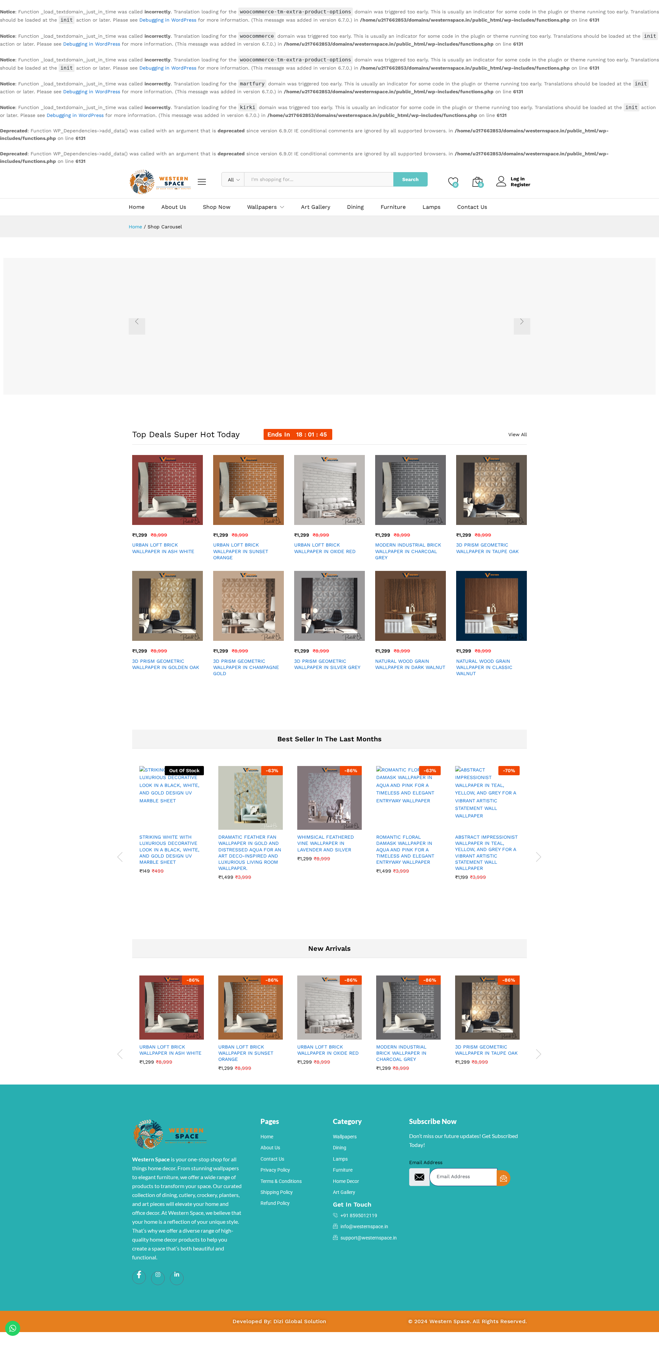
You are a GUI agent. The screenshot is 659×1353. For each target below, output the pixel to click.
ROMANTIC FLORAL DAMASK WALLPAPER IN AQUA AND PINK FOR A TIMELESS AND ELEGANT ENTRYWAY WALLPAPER (405, 849)
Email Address (425, 1162)
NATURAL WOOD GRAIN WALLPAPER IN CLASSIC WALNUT (484, 667)
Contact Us (472, 207)
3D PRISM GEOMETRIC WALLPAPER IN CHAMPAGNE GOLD (246, 667)
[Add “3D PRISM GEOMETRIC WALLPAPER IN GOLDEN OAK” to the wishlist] (174, 633)
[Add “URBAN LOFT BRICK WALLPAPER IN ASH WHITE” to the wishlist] (174, 517)
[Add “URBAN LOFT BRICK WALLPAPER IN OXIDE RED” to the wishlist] (336, 517)
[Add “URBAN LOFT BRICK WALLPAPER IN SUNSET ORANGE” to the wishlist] (255, 517)
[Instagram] (158, 1278)
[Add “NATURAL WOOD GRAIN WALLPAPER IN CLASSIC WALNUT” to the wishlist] (498, 633)
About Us (173, 207)
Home (136, 207)
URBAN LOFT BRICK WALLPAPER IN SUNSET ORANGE (240, 551)
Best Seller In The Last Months (329, 739)
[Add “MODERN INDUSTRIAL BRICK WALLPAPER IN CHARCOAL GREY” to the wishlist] (417, 517)
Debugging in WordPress (167, 20)
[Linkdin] (177, 1278)
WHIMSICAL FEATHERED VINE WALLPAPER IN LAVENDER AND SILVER (325, 843)
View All (517, 434)
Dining (355, 207)
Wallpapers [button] (262, 207)
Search (410, 179)
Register (520, 184)
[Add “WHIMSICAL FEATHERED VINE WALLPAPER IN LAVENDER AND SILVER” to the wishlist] (336, 822)
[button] (142, 517)
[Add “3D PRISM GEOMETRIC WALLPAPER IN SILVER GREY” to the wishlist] (336, 633)
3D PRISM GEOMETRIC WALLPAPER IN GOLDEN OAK (165, 664)
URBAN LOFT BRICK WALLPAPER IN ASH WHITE (163, 548)
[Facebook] (139, 1277)
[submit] (503, 1178)
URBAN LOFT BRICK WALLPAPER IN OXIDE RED (325, 548)
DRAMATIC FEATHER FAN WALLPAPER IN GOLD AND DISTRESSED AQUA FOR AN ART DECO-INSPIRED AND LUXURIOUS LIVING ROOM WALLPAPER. (249, 852)
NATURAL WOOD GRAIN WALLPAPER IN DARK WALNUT (410, 664)
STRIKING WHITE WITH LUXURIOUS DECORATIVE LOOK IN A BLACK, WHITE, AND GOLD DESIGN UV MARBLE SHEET (169, 849)
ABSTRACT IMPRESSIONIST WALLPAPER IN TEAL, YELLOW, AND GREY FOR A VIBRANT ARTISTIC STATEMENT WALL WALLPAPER (486, 852)
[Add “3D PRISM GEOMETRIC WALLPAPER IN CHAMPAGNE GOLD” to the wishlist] (255, 633)
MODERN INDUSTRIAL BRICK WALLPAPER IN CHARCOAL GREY (408, 551)
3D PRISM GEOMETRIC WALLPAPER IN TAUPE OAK (487, 548)
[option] (329, 326)
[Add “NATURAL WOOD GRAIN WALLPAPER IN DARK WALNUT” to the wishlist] (417, 633)
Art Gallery (315, 207)
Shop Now (216, 207)
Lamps (431, 207)
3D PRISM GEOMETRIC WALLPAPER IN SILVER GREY (327, 664)
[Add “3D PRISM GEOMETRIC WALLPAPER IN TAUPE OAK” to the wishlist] (498, 517)
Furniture (393, 207)
